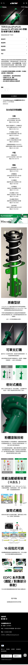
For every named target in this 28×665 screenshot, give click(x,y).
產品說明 (3, 42)
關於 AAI (2, 649)
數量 (2, 87)
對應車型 (3, 50)
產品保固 (3, 46)
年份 (2, 53)
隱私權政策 (18, 649)
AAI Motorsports (7, 659)
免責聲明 (13, 649)
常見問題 (8, 649)
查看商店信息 (5, 103)
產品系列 (3, 39)
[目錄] (1, 3)
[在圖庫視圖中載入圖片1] (14, 15)
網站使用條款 (3, 651)
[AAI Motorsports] (14, 3)
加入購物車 (14, 96)
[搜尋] (4, 3)
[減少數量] (2, 90)
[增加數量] (8, 90)
